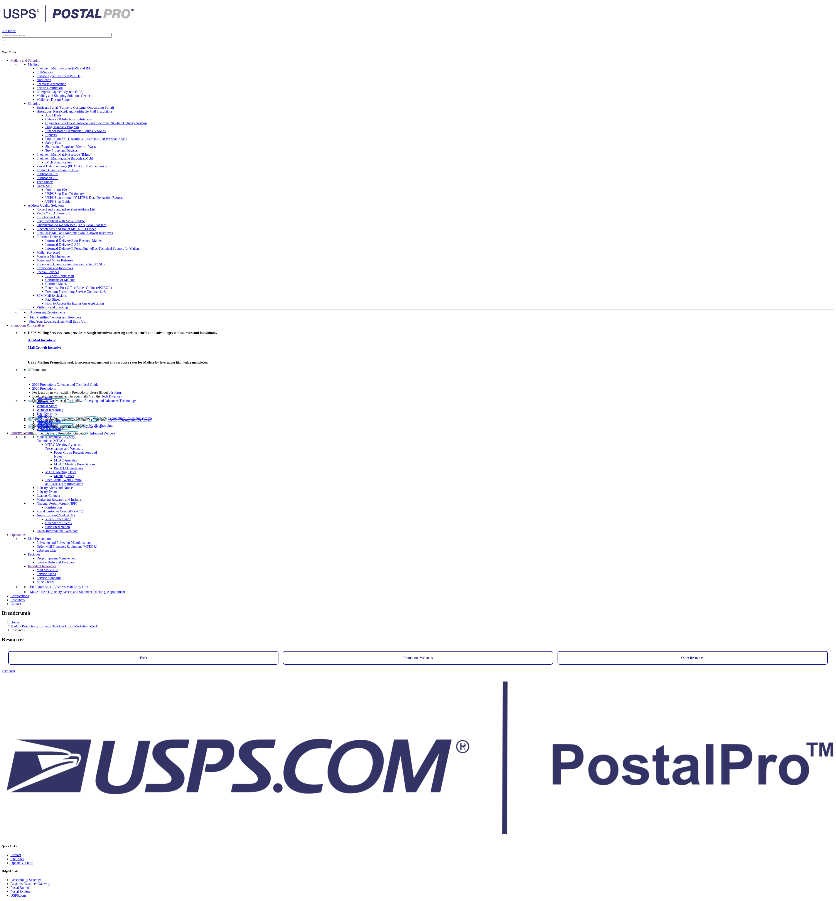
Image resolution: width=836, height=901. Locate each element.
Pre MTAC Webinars (68, 468)
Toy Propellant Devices (61, 150)
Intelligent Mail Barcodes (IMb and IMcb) (65, 68)
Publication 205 (47, 178)
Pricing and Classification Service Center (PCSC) (70, 264)
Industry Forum (21, 433)
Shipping (34, 103)
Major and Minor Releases (55, 260)
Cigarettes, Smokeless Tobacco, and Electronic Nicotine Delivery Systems (96, 123)
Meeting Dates (64, 476)
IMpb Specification (58, 162)
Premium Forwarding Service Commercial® (75, 291)
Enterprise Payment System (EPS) (60, 92)
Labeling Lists (46, 550)
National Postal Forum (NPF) (57, 503)
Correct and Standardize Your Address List (66, 209)
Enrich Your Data (49, 217)
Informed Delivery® (51, 237)
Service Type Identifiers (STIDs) (59, 76)
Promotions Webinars (418, 658)
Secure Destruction (50, 88)
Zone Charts (45, 582)
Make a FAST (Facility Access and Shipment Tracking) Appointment (77, 592)
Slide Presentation (57, 527)
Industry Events (47, 491)
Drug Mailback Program (62, 127)
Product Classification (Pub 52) (58, 170)
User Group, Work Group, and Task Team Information (64, 482)
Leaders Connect (48, 495)
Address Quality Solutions (46, 205)
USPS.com (18, 895)
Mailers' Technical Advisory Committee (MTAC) (56, 439)
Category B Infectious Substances (68, 119)
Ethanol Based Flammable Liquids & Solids (75, 131)
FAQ (143, 658)
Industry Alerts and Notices (55, 488)
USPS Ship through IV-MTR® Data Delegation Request (84, 197)
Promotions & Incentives (27, 325)
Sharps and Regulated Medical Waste (70, 146)
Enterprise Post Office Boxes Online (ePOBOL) (78, 288)
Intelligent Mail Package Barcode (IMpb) (65, 158)
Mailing (33, 64)
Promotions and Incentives (55, 268)
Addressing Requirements (48, 312)
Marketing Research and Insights (59, 499)
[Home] (69, 20)
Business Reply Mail (59, 276)
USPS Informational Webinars (57, 531)
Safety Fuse (53, 143)
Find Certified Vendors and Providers (55, 317)
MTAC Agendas (65, 460)
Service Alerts (46, 574)
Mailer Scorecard (48, 252)
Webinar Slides (47, 406)
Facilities (34, 554)
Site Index (9, 31)
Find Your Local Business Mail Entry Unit (58, 321)
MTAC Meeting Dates (60, 472)
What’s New (45, 402)
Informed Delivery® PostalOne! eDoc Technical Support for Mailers (92, 248)
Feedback (8, 671)
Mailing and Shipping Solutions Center (63, 96)
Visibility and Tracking (52, 307)
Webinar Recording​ (50, 410)
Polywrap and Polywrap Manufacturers (64, 542)
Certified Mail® (56, 284)
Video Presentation (58, 519)
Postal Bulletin (20, 887)
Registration (53, 507)
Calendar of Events (58, 523)
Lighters (51, 135)
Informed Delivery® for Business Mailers (73, 241)
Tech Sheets (45, 182)
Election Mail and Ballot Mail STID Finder (66, 229)
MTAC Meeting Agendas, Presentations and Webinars (64, 446)
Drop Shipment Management (56, 558)
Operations (17, 535)
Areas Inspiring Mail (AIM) (56, 515)
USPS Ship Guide (57, 201)
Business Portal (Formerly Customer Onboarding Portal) (75, 107)
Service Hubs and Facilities (55, 562)
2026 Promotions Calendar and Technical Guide (65, 384)
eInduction (44, 80)
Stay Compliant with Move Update (61, 221)
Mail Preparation (39, 539)
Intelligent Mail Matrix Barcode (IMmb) (64, 154)
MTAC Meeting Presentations (74, 464)
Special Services (48, 272)
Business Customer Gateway (30, 884)
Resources (17, 600)
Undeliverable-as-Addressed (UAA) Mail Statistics (71, 225)
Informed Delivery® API (62, 244)
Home (14, 622)
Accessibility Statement (26, 880)
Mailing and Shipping (25, 60)
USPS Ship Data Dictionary (64, 193)
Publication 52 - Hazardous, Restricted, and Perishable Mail (86, 139)
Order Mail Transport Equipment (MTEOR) (67, 546)
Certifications (19, 596)
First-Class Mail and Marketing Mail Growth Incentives (75, 233)
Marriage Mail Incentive (53, 256)
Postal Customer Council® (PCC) (60, 511)
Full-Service (45, 72)
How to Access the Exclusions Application (74, 303)
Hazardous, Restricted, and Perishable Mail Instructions (75, 111)
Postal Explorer (21, 891)
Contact (15, 604)
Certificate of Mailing (60, 280)
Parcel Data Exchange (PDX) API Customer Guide (72, 166)
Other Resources (692, 658)
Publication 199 (47, 174)
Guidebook (44, 398)
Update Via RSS (21, 863)
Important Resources (42, 566)
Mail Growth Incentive (44, 347)
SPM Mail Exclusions (52, 295)
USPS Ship (44, 186)
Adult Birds (53, 115)
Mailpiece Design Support (54, 99)
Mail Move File (47, 570)
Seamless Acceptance (51, 84)
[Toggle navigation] (3, 44)
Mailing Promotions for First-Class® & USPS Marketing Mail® (54, 626)
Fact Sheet (52, 299)
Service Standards (49, 578)
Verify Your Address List (54, 213)
